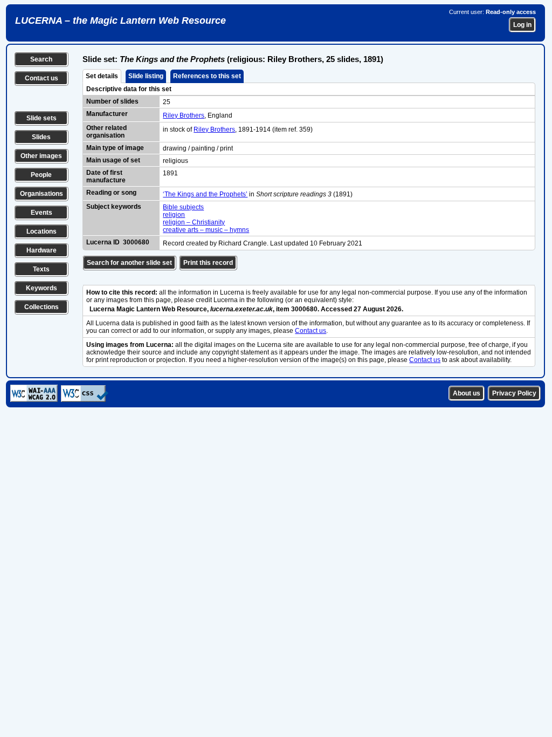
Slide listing (145, 76)
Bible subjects (183, 207)
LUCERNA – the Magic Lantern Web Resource (120, 20)
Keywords (41, 288)
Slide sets (41, 118)
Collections (41, 307)
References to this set (207, 76)
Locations (41, 231)
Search (41, 59)
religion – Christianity (194, 222)
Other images (41, 156)
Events (41, 212)
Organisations (41, 193)
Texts (41, 269)
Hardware (41, 250)
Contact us (41, 78)
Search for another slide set (129, 263)
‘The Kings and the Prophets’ (205, 194)
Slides (41, 137)
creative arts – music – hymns (206, 230)
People (41, 175)
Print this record (208, 263)
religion (174, 215)
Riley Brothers (183, 115)
